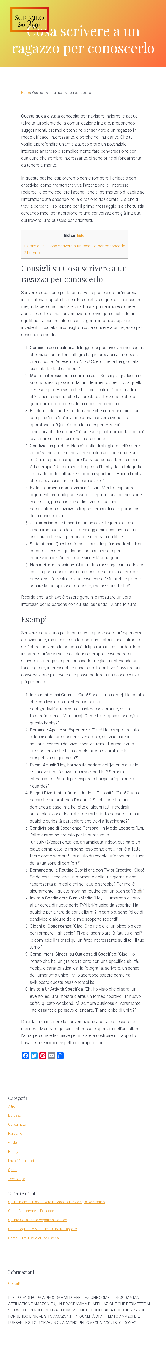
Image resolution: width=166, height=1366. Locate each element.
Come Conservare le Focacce (31, 1211)
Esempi (32, 252)
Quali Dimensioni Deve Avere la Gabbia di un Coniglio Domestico (56, 1202)
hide (80, 235)
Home (25, 92)
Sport (12, 1170)
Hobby (13, 1152)
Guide (12, 1143)
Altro (11, 1106)
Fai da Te (15, 1133)
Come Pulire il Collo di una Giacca (33, 1238)
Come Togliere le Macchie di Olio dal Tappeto (42, 1229)
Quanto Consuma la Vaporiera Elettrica (37, 1220)
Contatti (14, 1283)
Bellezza (14, 1115)
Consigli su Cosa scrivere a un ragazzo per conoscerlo (74, 245)
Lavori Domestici (21, 1161)
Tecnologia (16, 1179)
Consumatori (18, 1124)
